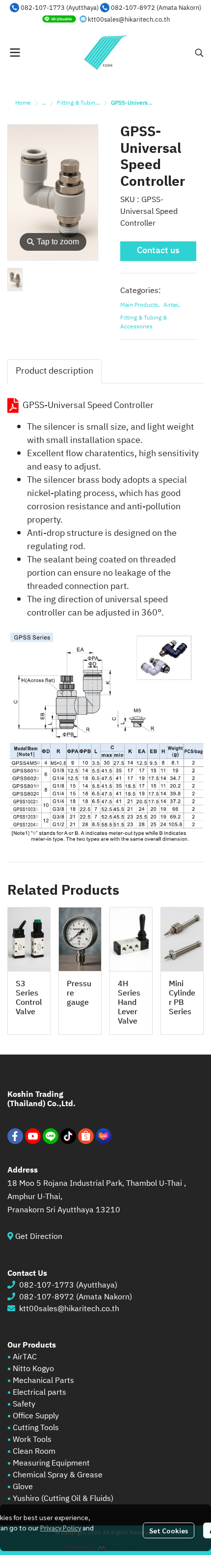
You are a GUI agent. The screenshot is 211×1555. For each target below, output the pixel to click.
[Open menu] (15, 52)
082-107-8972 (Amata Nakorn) (156, 7)
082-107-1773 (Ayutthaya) (60, 7)
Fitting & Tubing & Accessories (97, 103)
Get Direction (42, 1236)
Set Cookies (168, 1530)
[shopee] (86, 1136)
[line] (50, 1136)
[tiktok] (68, 1136)
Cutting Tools (36, 1428)
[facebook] (15, 1136)
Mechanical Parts (43, 1380)
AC (32, 1357)
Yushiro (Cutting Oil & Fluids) (63, 1498)
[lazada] (103, 1136)
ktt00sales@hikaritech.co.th (129, 19)
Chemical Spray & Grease (58, 1475)
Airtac (171, 305)
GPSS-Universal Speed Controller (88, 405)
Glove (23, 1487)
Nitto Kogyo (33, 1369)
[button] (199, 52)
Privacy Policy (60, 1527)
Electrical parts (39, 1392)
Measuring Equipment (51, 1463)
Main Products (139, 305)
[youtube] (33, 1136)
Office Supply (36, 1416)
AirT (20, 1357)
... (44, 103)
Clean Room (34, 1451)
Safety (24, 1404)
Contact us (158, 250)
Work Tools (31, 1439)
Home (23, 103)
